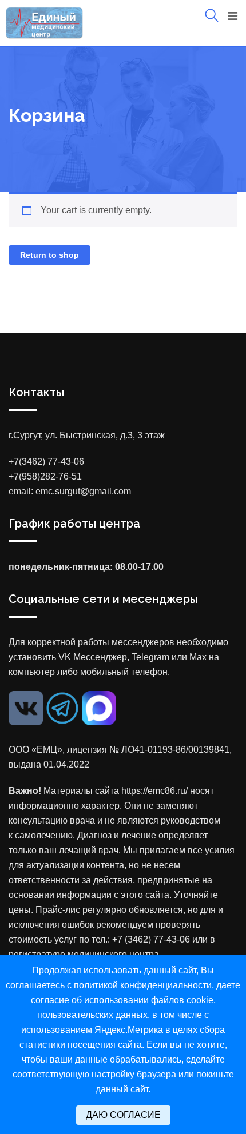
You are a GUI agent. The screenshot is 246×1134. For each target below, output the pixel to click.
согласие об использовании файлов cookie (122, 1000)
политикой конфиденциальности (143, 985)
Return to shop (49, 254)
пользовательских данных (92, 1015)
